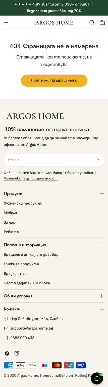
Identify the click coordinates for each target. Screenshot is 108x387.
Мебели (10, 213)
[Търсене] (92, 23)
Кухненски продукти (23, 203)
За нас (9, 222)
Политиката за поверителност (31, 178)
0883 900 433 (22, 338)
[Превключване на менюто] (6, 23)
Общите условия (79, 173)
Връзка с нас (15, 273)
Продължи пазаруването (54, 80)
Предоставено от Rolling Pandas (70, 375)
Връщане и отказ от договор (31, 254)
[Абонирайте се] (98, 160)
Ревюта (11, 232)
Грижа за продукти (21, 264)
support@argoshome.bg (31, 328)
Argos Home (27, 375)
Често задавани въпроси (27, 283)
